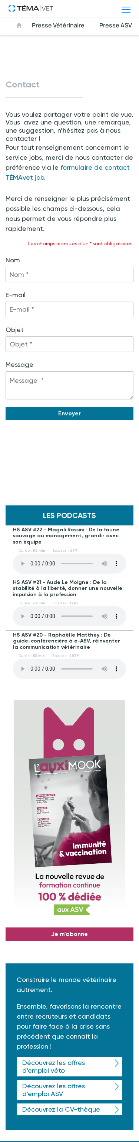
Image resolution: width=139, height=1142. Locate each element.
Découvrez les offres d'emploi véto (53, 1067)
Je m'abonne (69, 933)
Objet (15, 329)
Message (19, 364)
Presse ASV (115, 25)
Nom (13, 260)
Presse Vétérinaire (58, 25)
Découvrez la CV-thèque (61, 1109)
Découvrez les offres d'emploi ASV (53, 1090)
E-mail (16, 295)
